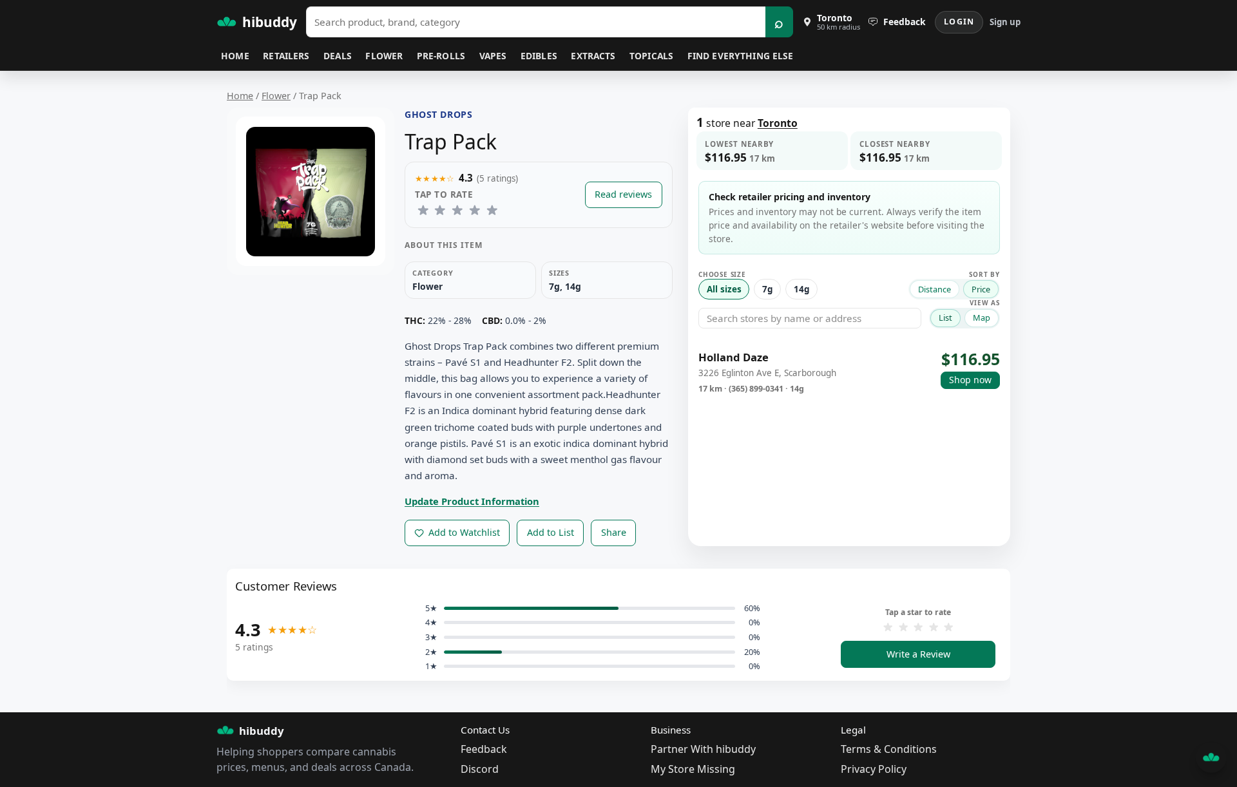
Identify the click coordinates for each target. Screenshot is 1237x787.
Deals (337, 56)
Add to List (550, 532)
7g (767, 289)
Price (981, 289)
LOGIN (959, 21)
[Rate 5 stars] (492, 210)
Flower (384, 56)
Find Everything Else (740, 56)
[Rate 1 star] (423, 210)
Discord (480, 769)
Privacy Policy (873, 769)
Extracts (593, 56)
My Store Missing (693, 769)
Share (613, 532)
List (945, 317)
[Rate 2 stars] (440, 210)
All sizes (724, 289)
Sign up (1005, 22)
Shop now (970, 380)
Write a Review (918, 654)
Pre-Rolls (441, 56)
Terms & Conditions (889, 749)
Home (235, 56)
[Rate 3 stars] (458, 210)
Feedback (484, 749)
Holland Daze (733, 358)
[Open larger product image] (311, 191)
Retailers (286, 56)
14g (802, 289)
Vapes (493, 56)
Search (779, 21)
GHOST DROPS (438, 114)
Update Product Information (472, 501)
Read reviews (623, 194)
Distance (934, 289)
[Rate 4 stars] (474, 210)
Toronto (778, 123)
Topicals (651, 56)
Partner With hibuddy (703, 749)
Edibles (539, 56)
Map (981, 317)
